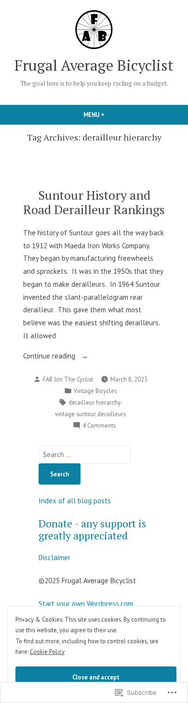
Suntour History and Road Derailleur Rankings (94, 202)
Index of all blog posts (75, 500)
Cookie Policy (47, 651)
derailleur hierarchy (94, 402)
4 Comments (99, 426)
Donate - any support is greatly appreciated (92, 529)
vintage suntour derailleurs (90, 414)
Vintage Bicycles (95, 391)
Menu (110, 114)
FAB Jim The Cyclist (68, 379)
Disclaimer (54, 557)
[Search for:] (85, 454)
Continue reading (50, 357)
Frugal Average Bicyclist (94, 65)
